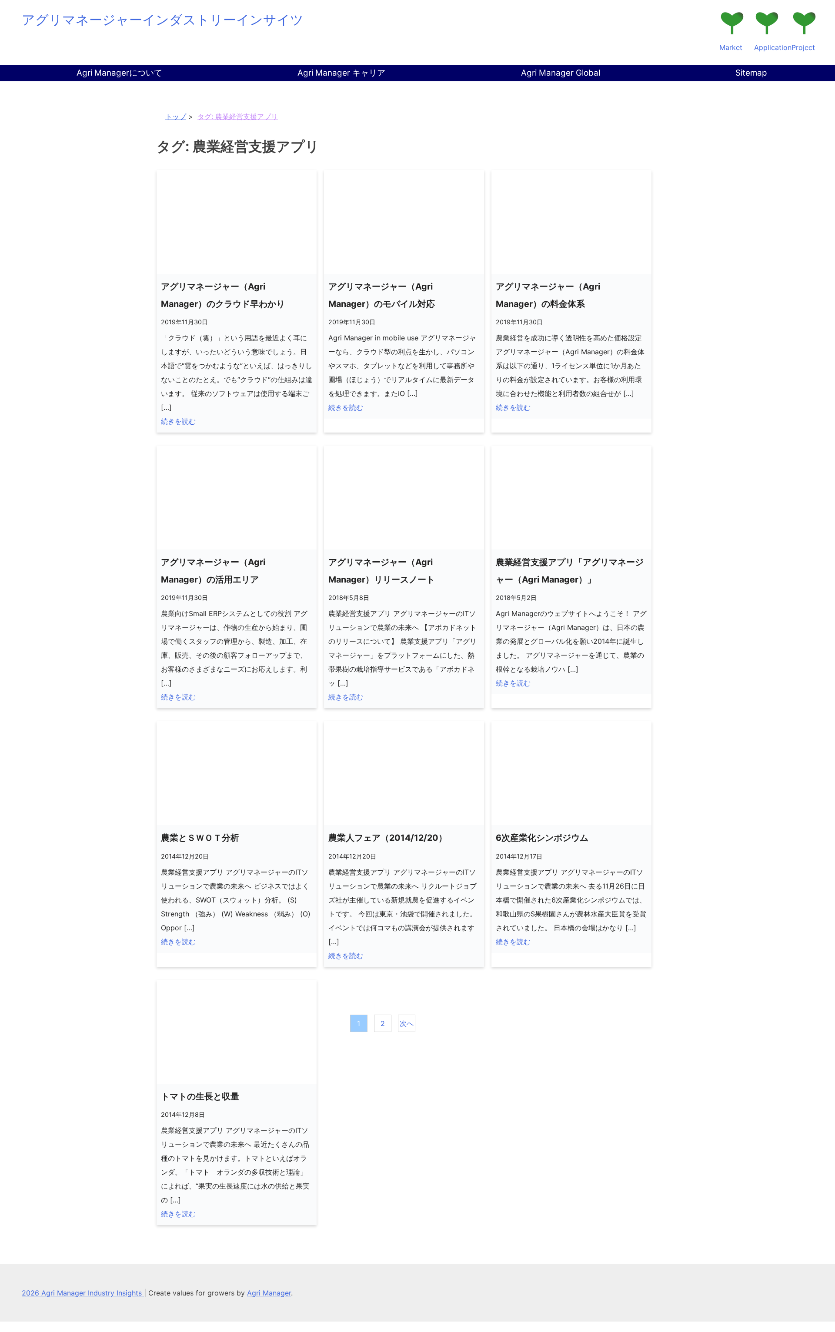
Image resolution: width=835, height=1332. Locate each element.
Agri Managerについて (119, 73)
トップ (175, 116)
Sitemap (751, 73)
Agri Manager (269, 1293)
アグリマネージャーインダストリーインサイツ (163, 19)
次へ (407, 1023)
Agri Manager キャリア (341, 73)
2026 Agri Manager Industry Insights (83, 1293)
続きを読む (178, 421)
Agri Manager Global (560, 73)
